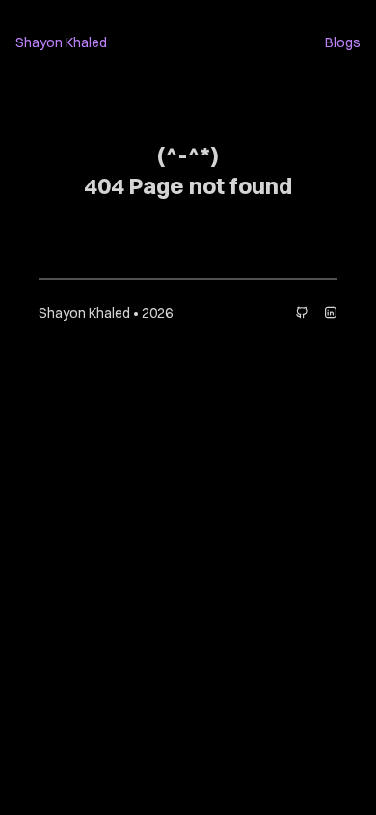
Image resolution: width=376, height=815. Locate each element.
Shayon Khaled (61, 42)
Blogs (343, 42)
